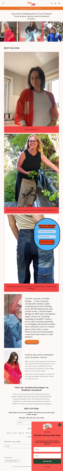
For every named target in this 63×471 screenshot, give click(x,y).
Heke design (20, 466)
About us (21, 433)
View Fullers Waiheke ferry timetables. (38, 403)
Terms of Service (30, 433)
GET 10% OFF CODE (47, 242)
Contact (14, 433)
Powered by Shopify (28, 466)
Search (9, 433)
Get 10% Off (47, 461)
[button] (3, 3)
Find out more (32, 342)
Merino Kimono (31, 129)
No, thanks (47, 467)
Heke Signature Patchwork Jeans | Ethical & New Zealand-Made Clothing (31, 288)
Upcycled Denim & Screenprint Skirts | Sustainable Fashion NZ (30, 210)
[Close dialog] (58, 220)
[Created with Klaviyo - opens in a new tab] (46, 252)
